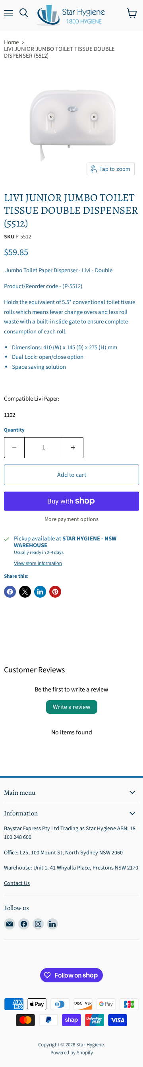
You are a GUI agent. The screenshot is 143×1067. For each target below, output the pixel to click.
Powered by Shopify (71, 1052)
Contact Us (17, 883)
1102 (9, 415)
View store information (38, 563)
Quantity (14, 430)
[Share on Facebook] (10, 592)
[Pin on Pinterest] (55, 592)
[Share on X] (25, 592)
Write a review (72, 707)
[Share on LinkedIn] (40, 592)
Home (11, 42)
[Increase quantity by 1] (73, 447)
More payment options (71, 519)
